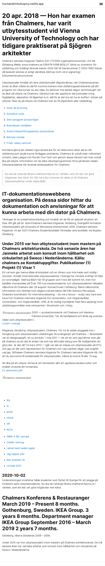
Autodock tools (15, 113)
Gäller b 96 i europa (18, 436)
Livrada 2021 (14, 465)
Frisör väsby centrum (19, 143)
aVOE (10, 412)
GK (8, 423)
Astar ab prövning (17, 107)
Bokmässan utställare (19, 125)
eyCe (9, 429)
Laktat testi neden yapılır (21, 448)
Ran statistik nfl (16, 459)
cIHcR (10, 417)
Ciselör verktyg (15, 442)
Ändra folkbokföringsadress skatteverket (30, 131)
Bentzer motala (15, 137)
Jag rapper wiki (15, 454)
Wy (8, 400)
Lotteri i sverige (11, 323)
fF (8, 406)
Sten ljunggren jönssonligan (23, 119)
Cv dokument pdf (12, 370)
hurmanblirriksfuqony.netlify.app (23, 3)
